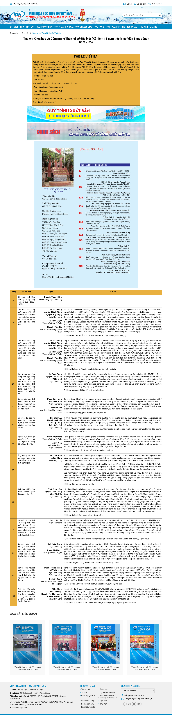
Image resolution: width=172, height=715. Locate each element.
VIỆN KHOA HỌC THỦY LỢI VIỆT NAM (28, 686)
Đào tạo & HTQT (102, 27)
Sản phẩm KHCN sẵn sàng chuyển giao (73, 27)
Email (129, 4)
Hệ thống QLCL (129, 27)
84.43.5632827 (43, 693)
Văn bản (116, 27)
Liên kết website (88, 707)
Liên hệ (153, 27)
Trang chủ (14, 33)
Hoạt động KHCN (44, 27)
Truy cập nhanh (88, 686)
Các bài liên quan (23, 614)
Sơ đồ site (141, 4)
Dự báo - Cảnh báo (107, 692)
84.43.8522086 (26, 693)
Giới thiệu (19, 27)
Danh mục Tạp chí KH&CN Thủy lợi (47, 33)
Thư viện (143, 27)
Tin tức (30, 27)
